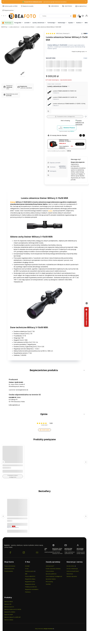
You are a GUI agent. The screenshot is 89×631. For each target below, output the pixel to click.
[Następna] (85, 2)
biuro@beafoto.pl (81, 6)
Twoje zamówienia (9, 566)
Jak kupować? (50, 566)
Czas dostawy (50, 571)
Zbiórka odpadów (72, 576)
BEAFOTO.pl (4, 27)
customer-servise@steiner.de (18, 390)
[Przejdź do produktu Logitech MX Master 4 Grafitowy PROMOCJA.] (17, 509)
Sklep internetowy (44, 628)
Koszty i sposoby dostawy (53, 568)
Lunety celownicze (14, 27)
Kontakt (27, 566)
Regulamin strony (30, 584)
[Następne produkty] (86, 462)
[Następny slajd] (83, 135)
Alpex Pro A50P (8, 614)
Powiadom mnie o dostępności (66, 116)
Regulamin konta (30, 581)
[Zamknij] (87, 303)
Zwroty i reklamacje (72, 568)
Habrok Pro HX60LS (9, 612)
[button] (74, 16)
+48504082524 (54, 6)
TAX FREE (48, 584)
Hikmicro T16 (7, 604)
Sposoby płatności (51, 574)
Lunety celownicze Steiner (27, 27)
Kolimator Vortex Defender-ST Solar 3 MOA (64, 140)
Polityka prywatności (31, 587)
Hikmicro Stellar (8, 620)
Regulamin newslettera (31, 589)
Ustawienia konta (9, 568)
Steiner (12, 202)
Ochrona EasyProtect (73, 571)
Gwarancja (70, 574)
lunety (50, 211)
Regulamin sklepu (30, 579)
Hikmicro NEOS (8, 601)
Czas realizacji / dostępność (54, 576)
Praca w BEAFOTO (30, 576)
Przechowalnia (8, 571)
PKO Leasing (49, 581)
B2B (26, 574)
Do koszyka (17, 531)
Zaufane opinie (29, 571)
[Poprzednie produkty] (3, 462)
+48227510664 (68, 6)
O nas (27, 568)
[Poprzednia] (3, 2)
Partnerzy (28, 592)
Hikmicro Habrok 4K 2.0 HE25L (12, 609)
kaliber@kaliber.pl (14, 405)
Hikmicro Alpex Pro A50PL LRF (12, 617)
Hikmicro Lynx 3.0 (9, 607)
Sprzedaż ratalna (51, 579)
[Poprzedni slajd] (80, 135)
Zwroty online (70, 566)
